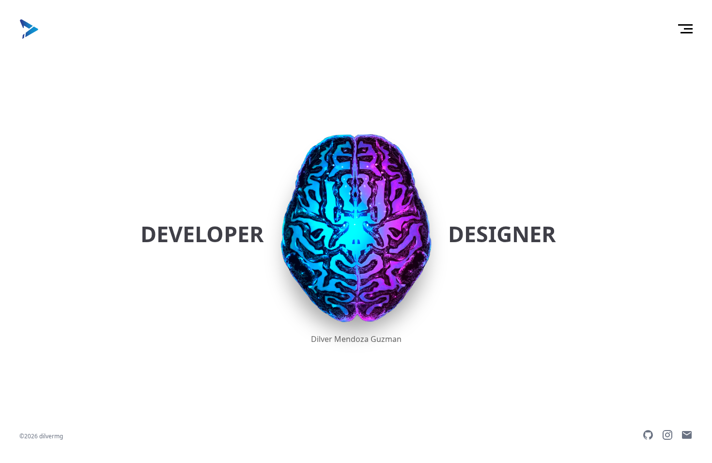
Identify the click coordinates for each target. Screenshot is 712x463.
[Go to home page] (29, 29)
